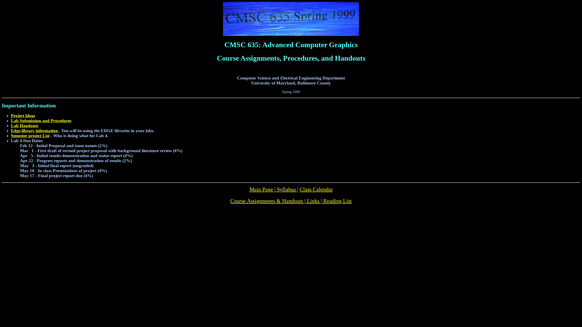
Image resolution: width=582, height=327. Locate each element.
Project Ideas (23, 115)
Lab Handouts (24, 125)
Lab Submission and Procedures (41, 120)
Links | (315, 201)
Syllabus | (287, 189)
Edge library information (35, 130)
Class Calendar (316, 189)
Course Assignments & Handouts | (268, 201)
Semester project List (30, 135)
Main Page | (263, 189)
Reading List (337, 201)
